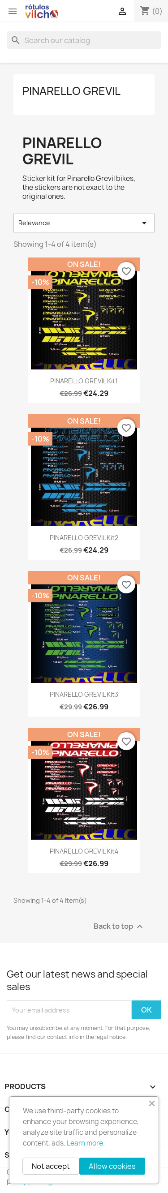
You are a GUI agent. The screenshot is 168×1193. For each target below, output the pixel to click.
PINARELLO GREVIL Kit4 (84, 851)
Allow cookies (112, 1166)
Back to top (119, 926)
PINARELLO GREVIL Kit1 (84, 381)
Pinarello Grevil (71, 91)
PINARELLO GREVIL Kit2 (84, 537)
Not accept (51, 1166)
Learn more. (86, 1143)
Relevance (84, 223)
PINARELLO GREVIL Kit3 (84, 694)
